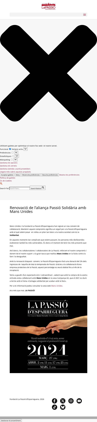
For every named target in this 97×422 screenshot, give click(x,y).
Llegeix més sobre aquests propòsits (15, 172)
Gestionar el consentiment (11, 420)
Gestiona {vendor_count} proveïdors (15, 169)
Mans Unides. (57, 286)
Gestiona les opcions (8, 163)
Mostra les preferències (31, 175)
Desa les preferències (50, 175)
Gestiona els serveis (8, 166)
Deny (18, 175)
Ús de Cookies (6, 181)
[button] (48, 73)
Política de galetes (7, 178)
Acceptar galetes (7, 175)
